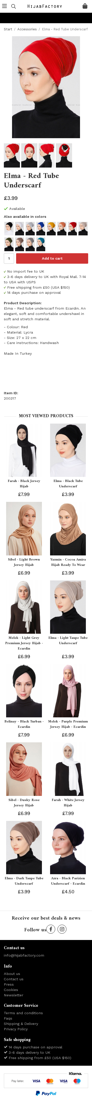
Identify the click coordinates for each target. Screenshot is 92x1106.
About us (12, 974)
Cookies (11, 990)
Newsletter (13, 995)
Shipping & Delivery (21, 1024)
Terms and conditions (23, 1013)
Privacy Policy (16, 1029)
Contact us (14, 979)
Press (9, 984)
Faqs (8, 1018)
